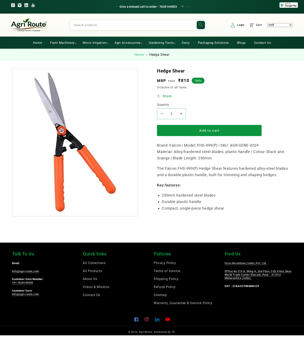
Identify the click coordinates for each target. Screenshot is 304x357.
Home (139, 55)
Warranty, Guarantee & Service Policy (183, 303)
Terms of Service (167, 271)
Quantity (163, 105)
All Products (92, 271)
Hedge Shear (159, 55)
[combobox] (138, 25)
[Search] (201, 25)
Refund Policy (165, 287)
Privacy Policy (165, 263)
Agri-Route (145, 332)
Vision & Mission (96, 287)
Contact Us (91, 295)
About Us (90, 279)
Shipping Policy (166, 279)
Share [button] (167, 96)
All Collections (94, 263)
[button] (62, 43)
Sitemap (160, 295)
